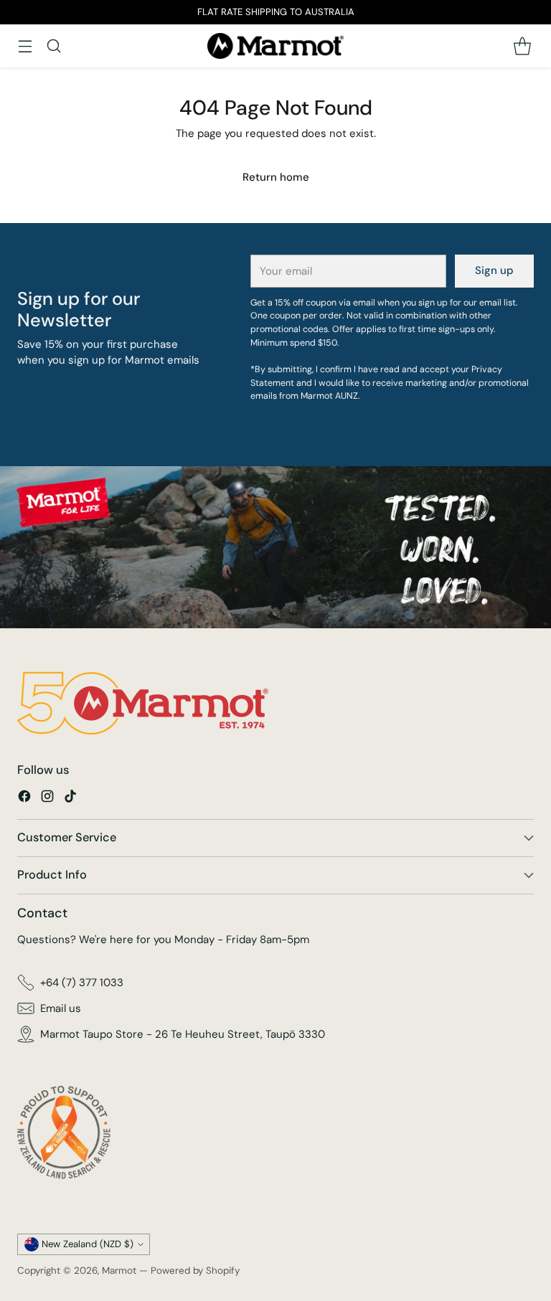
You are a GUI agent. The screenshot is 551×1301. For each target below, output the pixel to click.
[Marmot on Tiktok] (70, 798)
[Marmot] (275, 46)
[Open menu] (24, 45)
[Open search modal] (53, 45)
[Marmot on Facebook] (24, 798)
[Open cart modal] (522, 45)
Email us (60, 1008)
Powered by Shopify (195, 1270)
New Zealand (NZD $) (87, 1244)
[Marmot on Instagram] (47, 798)
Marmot (119, 1270)
